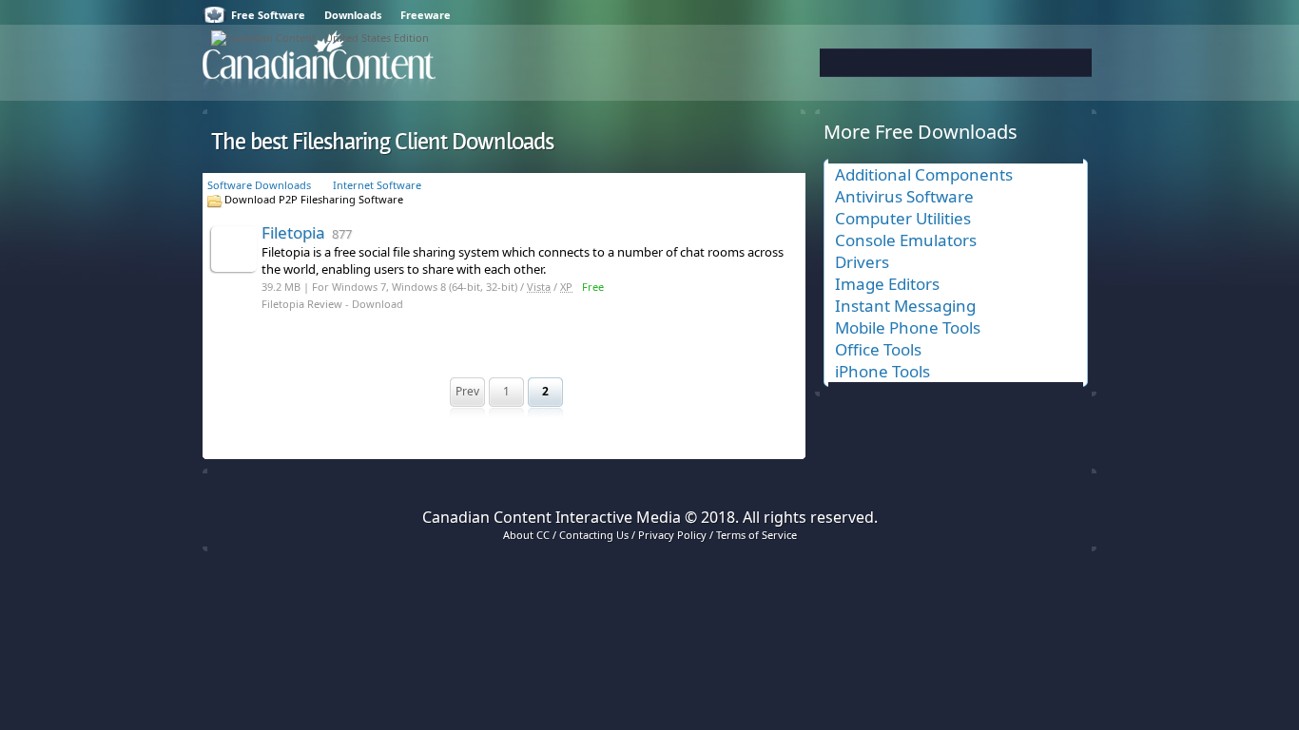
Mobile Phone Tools (907, 327)
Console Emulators (906, 240)
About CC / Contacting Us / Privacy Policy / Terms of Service (650, 535)
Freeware (425, 15)
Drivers (862, 262)
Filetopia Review (302, 304)
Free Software (268, 15)
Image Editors (887, 284)
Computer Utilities (903, 218)
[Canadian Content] (320, 37)
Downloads (352, 15)
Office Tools (878, 349)
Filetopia (307, 232)
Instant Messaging (905, 306)
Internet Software (377, 185)
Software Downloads (259, 185)
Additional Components (924, 174)
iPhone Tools (882, 371)
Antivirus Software (904, 196)
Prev (467, 391)
